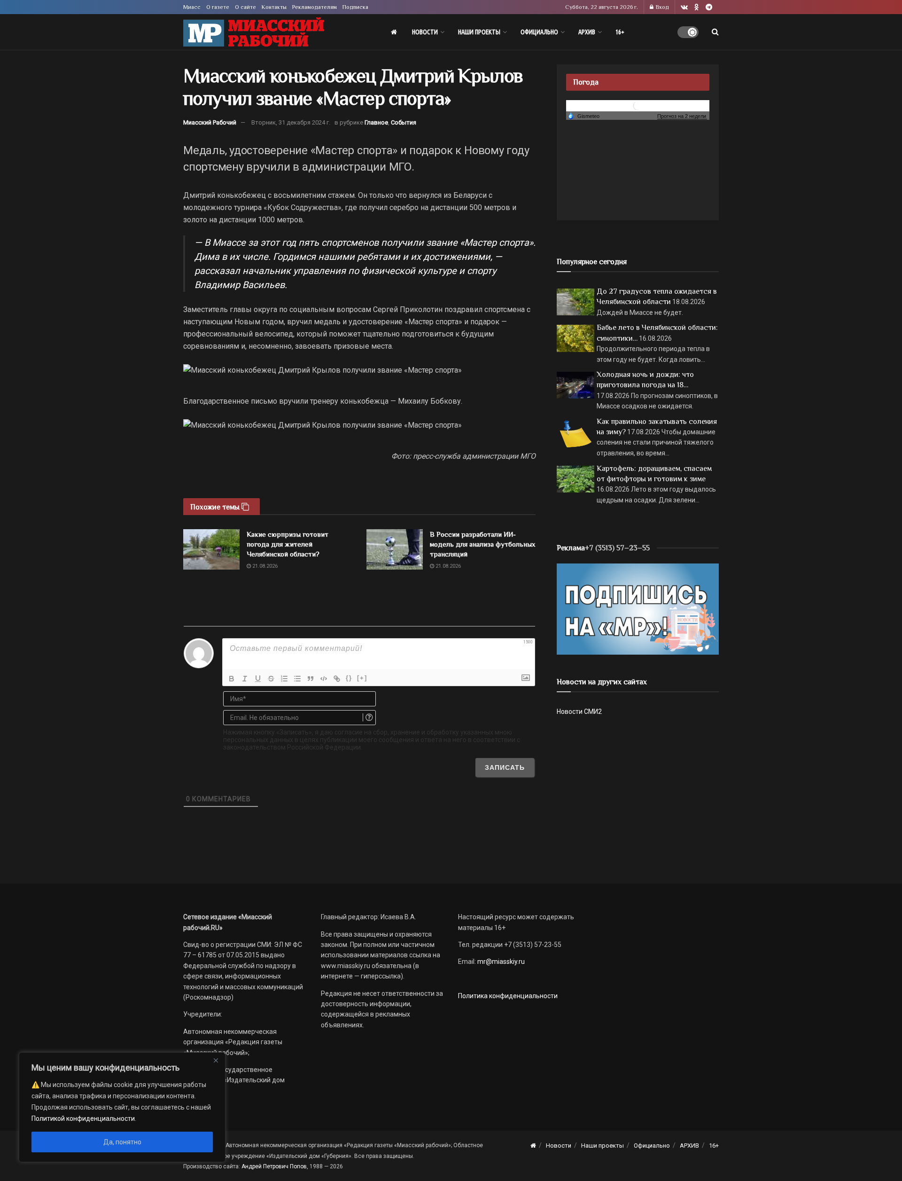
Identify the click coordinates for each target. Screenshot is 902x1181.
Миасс (192, 7)
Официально (539, 32)
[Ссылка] (336, 678)
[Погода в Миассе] (638, 105)
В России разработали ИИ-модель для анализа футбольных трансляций (482, 544)
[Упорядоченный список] (284, 678)
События (403, 122)
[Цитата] (310, 678)
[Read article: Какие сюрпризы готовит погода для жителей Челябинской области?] (211, 549)
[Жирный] (231, 678)
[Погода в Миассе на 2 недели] (682, 116)
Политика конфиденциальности (508, 996)
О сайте (245, 7)
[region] (122, 1107)
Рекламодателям (314, 7)
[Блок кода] (323, 678)
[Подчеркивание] (257, 678)
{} (349, 677)
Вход (661, 7)
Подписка (355, 7)
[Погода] (583, 115)
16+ (619, 32)
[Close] (215, 1060)
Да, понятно (122, 1142)
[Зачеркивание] (271, 678)
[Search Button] (715, 32)
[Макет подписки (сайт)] (638, 608)
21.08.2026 (264, 566)
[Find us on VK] (684, 7)
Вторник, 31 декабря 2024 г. (290, 122)
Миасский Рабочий (209, 122)
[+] (362, 677)
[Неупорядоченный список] (297, 678)
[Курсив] (244, 678)
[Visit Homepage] (253, 32)
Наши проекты (479, 32)
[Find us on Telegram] (709, 7)
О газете (217, 7)
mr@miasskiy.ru (500, 961)
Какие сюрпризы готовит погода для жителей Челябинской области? (287, 544)
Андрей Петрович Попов (274, 1166)
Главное (376, 122)
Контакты (274, 7)
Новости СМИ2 (579, 711)
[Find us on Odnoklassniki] (696, 7)
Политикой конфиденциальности (83, 1118)
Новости (425, 32)
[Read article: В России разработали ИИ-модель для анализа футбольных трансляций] (394, 549)
